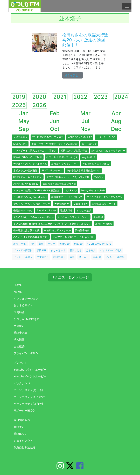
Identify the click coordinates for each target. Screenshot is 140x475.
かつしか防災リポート (104, 203)
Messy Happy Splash (93, 190)
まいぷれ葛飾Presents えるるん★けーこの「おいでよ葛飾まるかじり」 (52, 223)
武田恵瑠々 (59, 257)
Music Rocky (80, 203)
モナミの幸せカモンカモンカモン (105, 197)
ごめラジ (98, 177)
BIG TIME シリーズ (52, 170)
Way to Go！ (89, 157)
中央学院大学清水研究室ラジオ (83, 170)
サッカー (83, 257)
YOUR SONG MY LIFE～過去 (47, 137)
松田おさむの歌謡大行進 (74, 150)
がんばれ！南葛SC (115, 257)
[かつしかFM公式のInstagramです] (60, 468)
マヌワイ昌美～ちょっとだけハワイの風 (67, 177)
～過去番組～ (20, 137)
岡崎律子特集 (82, 230)
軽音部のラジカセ (22, 210)
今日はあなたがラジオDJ (96, 163)
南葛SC (97, 257)
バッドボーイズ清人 (111, 250)
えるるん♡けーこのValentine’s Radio (33, 217)
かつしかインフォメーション (73, 217)
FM (32, 243)
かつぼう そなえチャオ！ (64, 163)
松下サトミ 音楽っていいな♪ (61, 157)
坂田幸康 (41, 250)
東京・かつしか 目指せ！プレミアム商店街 (54, 143)
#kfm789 (64, 243)
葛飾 (41, 243)
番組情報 (98, 217)
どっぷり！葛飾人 (22, 257)
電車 (72, 257)
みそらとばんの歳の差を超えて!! (30, 237)
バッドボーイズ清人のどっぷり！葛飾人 (34, 150)
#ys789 (78, 243)
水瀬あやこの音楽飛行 (25, 170)
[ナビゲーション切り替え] (126, 6)
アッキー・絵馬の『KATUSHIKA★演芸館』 (36, 190)
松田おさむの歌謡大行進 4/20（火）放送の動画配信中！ (87, 39)
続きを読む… (74, 75)
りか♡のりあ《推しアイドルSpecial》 (73, 237)
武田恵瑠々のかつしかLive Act (59, 183)
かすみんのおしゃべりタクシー (108, 150)
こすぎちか (43, 257)
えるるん (91, 250)
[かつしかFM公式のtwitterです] (70, 468)
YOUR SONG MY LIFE (80, 137)
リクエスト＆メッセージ (70, 277)
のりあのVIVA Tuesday (25, 183)
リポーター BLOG (105, 137)
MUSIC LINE (20, 143)
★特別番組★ (61, 203)
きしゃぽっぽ (89, 143)
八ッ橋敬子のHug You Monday (30, 197)
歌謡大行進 (66, 210)
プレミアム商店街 (22, 250)
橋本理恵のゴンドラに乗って (66, 197)
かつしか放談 (84, 210)
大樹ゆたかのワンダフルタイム (30, 163)
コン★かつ (71, 190)
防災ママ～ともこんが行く (27, 177)
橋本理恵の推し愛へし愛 (26, 230)
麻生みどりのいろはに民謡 (27, 157)
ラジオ (51, 243)
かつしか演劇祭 (103, 223)
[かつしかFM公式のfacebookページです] (80, 468)
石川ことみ (76, 250)
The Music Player (46, 210)
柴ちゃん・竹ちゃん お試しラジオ (31, 203)
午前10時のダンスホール (57, 230)
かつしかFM (19, 243)
